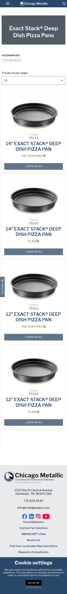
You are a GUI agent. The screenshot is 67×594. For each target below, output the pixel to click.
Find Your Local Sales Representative (33, 546)
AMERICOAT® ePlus (33, 534)
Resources (33, 540)
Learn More (33, 166)
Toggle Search (63, 3)
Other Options (33, 587)
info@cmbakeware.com (33, 507)
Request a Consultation (34, 552)
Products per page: (15, 73)
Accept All (33, 582)
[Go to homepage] (34, 3)
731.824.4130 (33, 500)
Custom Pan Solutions (34, 528)
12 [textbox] (5, 80)
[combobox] (33, 80)
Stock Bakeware (33, 522)
